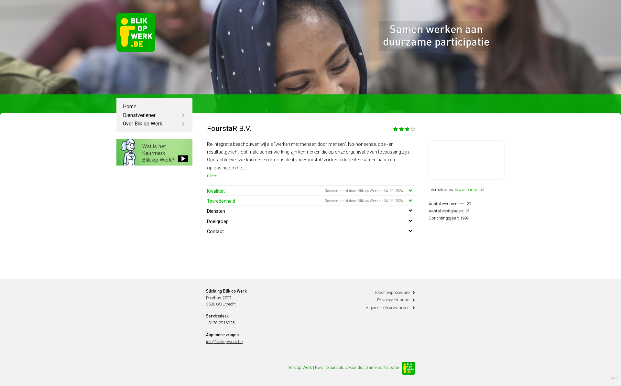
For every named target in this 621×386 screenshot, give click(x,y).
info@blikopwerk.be (224, 341)
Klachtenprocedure (392, 292)
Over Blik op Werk (142, 124)
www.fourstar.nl (469, 189)
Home (129, 107)
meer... (213, 175)
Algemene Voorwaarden (387, 307)
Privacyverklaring (393, 299)
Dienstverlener (139, 115)
